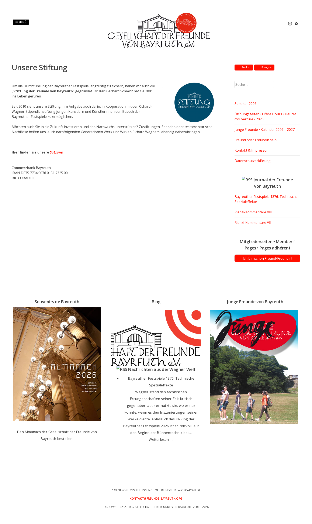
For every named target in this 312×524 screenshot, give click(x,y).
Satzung (56, 152)
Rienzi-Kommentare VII (253, 222)
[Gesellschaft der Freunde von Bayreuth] (156, 49)
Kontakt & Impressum (252, 150)
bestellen (65, 438)
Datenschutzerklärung (253, 160)
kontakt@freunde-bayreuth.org (156, 498)
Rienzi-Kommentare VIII (253, 212)
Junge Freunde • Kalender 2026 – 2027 (265, 129)
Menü (22, 22)
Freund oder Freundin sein (256, 140)
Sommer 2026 (245, 103)
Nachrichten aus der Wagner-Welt (161, 369)
